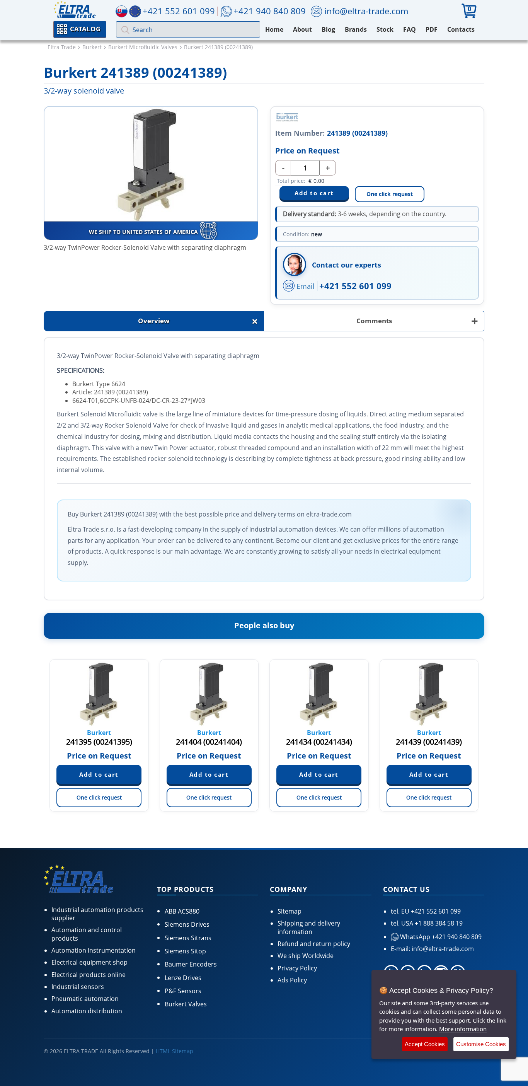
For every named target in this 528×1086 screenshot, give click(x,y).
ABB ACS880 (182, 911)
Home (274, 29)
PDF (432, 29)
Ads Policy (292, 980)
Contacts (461, 29)
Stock (384, 29)
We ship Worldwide (306, 955)
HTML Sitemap (174, 1051)
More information (463, 1029)
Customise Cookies (481, 1044)
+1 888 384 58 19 (438, 923)
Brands (356, 29)
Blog (328, 29)
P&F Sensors (183, 991)
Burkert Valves (186, 1004)
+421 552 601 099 (355, 286)
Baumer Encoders (191, 964)
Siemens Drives (187, 924)
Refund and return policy (314, 943)
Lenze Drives (183, 977)
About (302, 29)
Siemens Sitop (185, 951)
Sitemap (289, 911)
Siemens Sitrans (188, 938)
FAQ (409, 29)
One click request (389, 194)
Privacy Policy (297, 968)
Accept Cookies (425, 1044)
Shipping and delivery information (309, 927)
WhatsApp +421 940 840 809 (440, 937)
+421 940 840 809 (269, 11)
